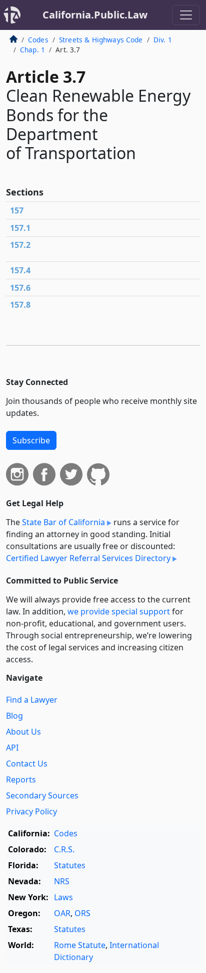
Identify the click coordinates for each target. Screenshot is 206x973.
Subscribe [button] (31, 440)
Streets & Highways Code (101, 39)
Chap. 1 (32, 49)
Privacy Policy (31, 811)
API (12, 747)
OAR (62, 913)
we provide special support (119, 611)
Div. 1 (163, 39)
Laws (63, 897)
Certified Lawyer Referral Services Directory (88, 558)
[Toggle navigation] (186, 15)
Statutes (70, 865)
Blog (14, 715)
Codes (38, 39)
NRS (62, 881)
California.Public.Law (95, 14)
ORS (82, 913)
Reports (21, 779)
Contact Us (27, 763)
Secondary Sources (42, 795)
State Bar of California (63, 522)
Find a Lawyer (32, 699)
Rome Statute (80, 945)
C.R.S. (64, 849)
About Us (23, 731)
